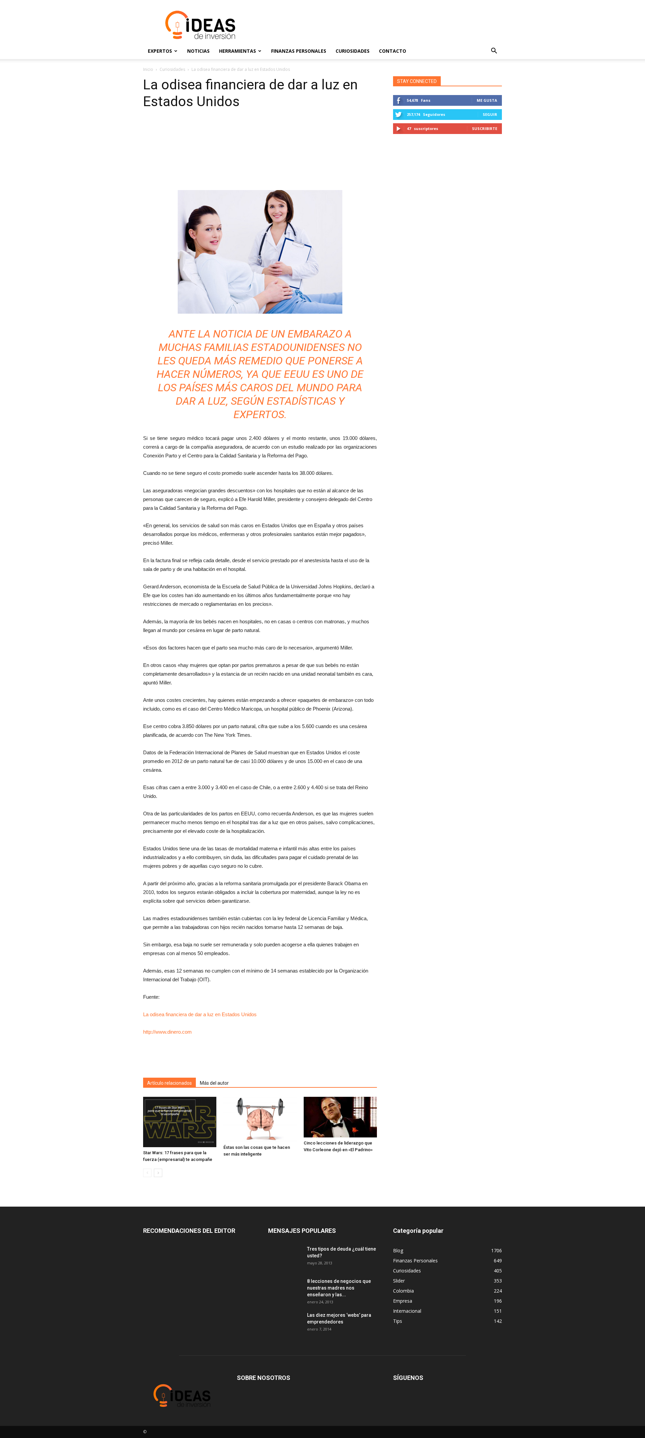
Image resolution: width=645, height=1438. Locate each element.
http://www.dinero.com (167, 1032)
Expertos (160, 51)
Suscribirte (484, 128)
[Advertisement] (379, 25)
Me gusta (487, 100)
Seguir (490, 114)
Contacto (392, 51)
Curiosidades (353, 51)
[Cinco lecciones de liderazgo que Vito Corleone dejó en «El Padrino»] (340, 1117)
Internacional (407, 1311)
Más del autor (214, 1083)
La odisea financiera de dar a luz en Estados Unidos (200, 1014)
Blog (398, 1250)
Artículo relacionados (169, 1083)
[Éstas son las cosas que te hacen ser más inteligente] (260, 1119)
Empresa (402, 1301)
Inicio (148, 69)
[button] (494, 51)
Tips (397, 1321)
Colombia (403, 1291)
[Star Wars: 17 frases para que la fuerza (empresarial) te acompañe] (179, 1122)
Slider (399, 1280)
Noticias (198, 51)
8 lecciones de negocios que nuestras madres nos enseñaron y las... (339, 1287)
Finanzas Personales (298, 51)
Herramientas (237, 51)
